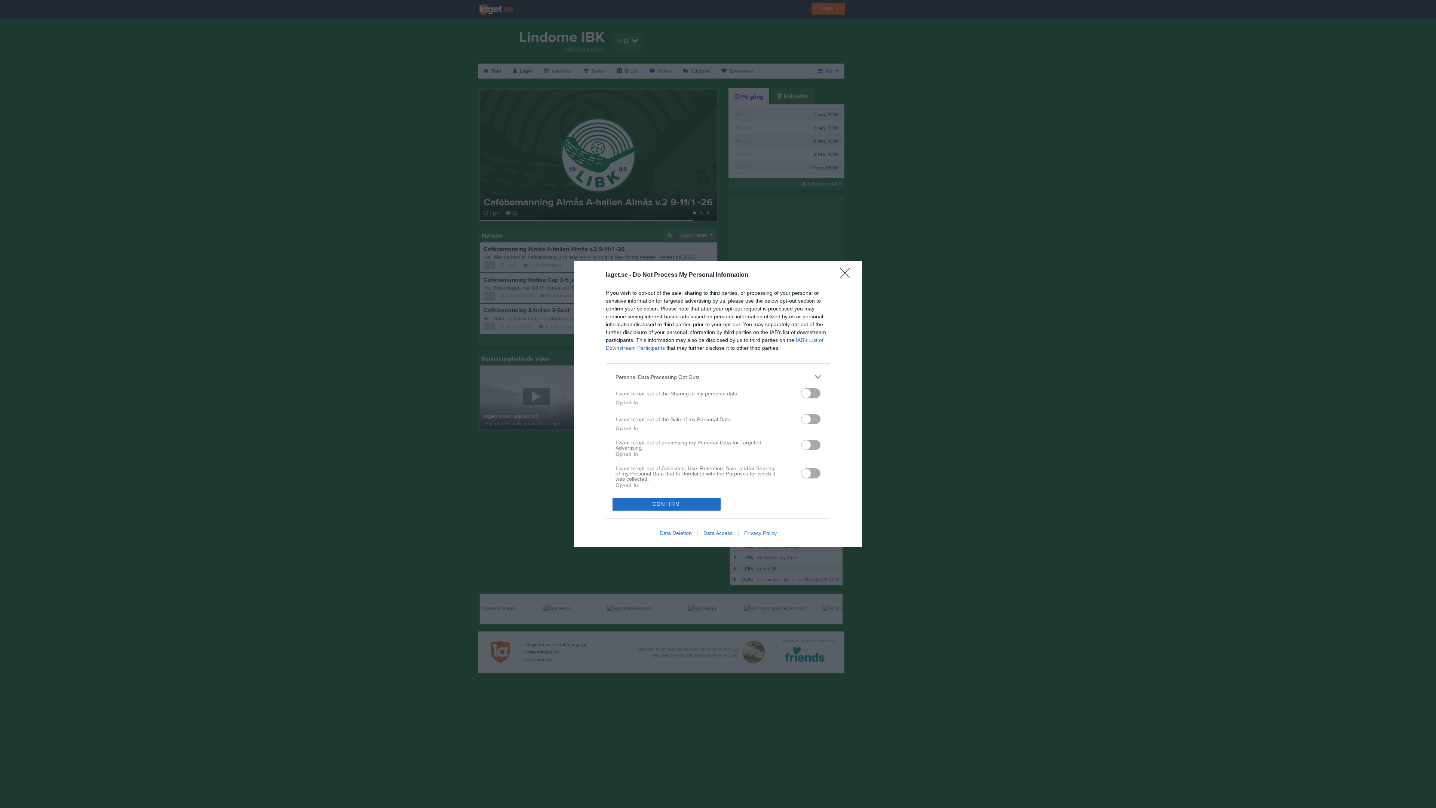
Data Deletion (676, 533)
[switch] (810, 393)
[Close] (847, 275)
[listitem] (718, 377)
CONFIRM (666, 504)
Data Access (718, 533)
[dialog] (718, 404)
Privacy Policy (760, 533)
